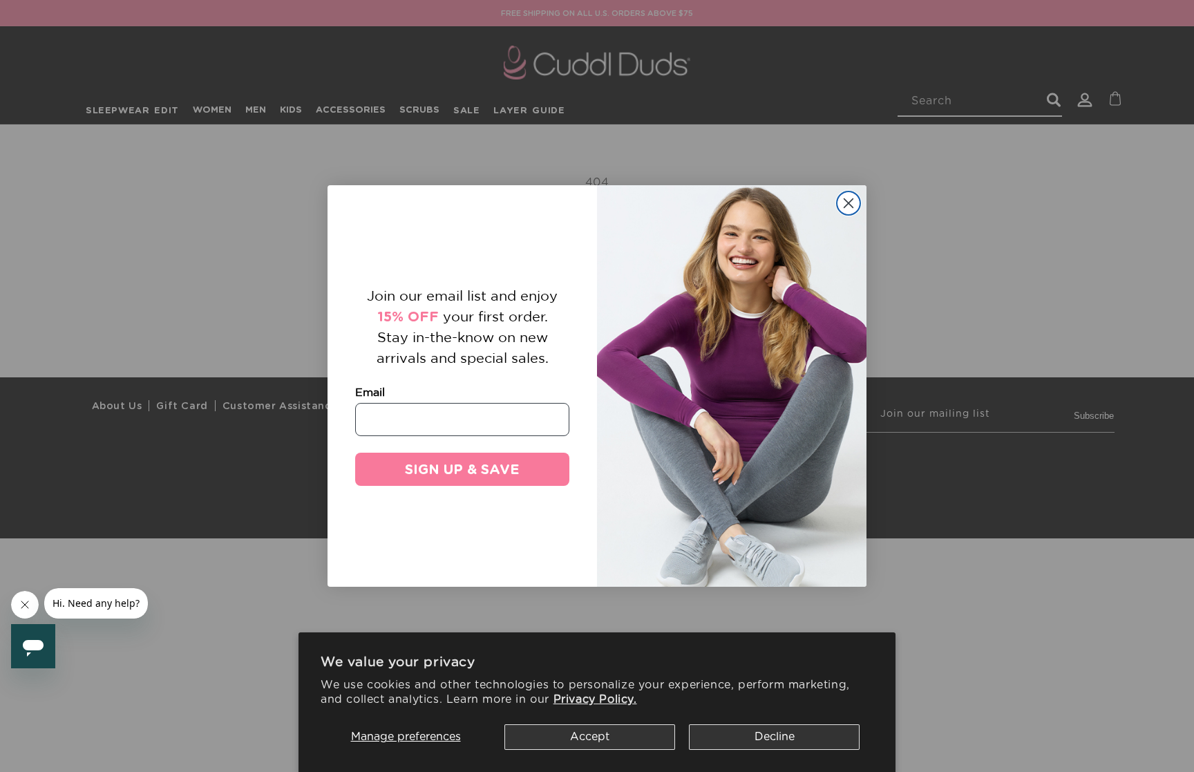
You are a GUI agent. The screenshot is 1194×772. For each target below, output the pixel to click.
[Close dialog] (848, 203)
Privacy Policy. (595, 699)
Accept (589, 736)
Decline (775, 736)
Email (370, 392)
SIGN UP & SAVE (462, 469)
